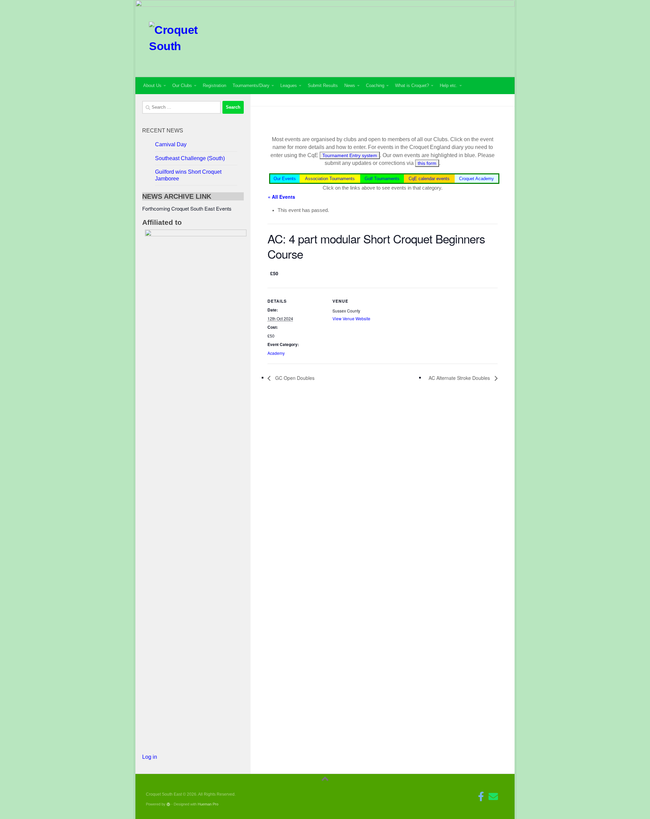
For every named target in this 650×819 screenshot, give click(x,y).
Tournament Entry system (349, 155)
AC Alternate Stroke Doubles (460, 377)
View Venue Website (351, 318)
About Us (152, 85)
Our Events (285, 178)
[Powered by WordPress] (168, 804)
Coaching (375, 85)
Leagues (288, 85)
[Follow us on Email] (493, 796)
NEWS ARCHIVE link (176, 196)
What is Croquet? (412, 85)
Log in (149, 757)
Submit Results (323, 85)
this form (427, 163)
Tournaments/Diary (251, 85)
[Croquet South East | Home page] (174, 37)
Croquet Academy (476, 178)
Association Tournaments (330, 178)
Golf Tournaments (382, 178)
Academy (276, 353)
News (349, 85)
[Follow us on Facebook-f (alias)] (481, 796)
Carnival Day (171, 144)
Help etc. (448, 85)
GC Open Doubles (294, 377)
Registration (214, 85)
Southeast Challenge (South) (190, 158)
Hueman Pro (208, 804)
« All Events (281, 196)
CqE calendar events (429, 178)
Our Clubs (182, 85)
